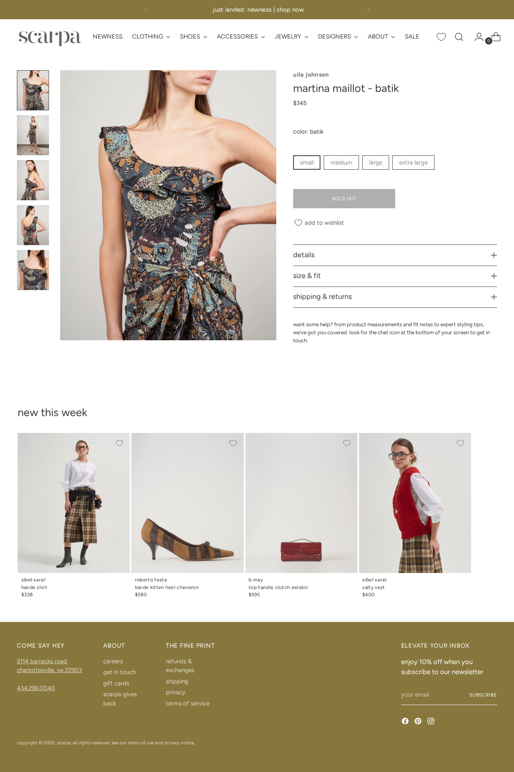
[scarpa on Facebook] (406, 722)
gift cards (116, 683)
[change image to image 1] (33, 90)
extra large (413, 162)
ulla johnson (311, 74)
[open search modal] (459, 37)
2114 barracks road (42, 661)
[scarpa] (49, 36)
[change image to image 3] (33, 180)
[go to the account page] (476, 37)
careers (113, 661)
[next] (368, 9)
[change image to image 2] (33, 135)
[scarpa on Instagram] (431, 722)
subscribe (483, 695)
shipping (177, 681)
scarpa (64, 743)
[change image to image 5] (33, 270)
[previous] (146, 9)
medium (341, 162)
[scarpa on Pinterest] (419, 722)
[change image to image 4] (33, 225)
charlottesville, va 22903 (49, 670)
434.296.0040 (36, 688)
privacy (176, 692)
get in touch (119, 672)
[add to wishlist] (119, 443)
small (307, 162)
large (375, 162)
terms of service (188, 703)
